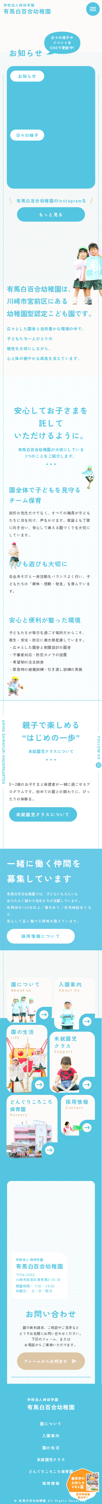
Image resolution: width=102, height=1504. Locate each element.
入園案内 (51, 1435)
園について (51, 1423)
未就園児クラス (51, 1459)
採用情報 (51, 1483)
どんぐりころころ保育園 (51, 1471)
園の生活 (51, 1447)
